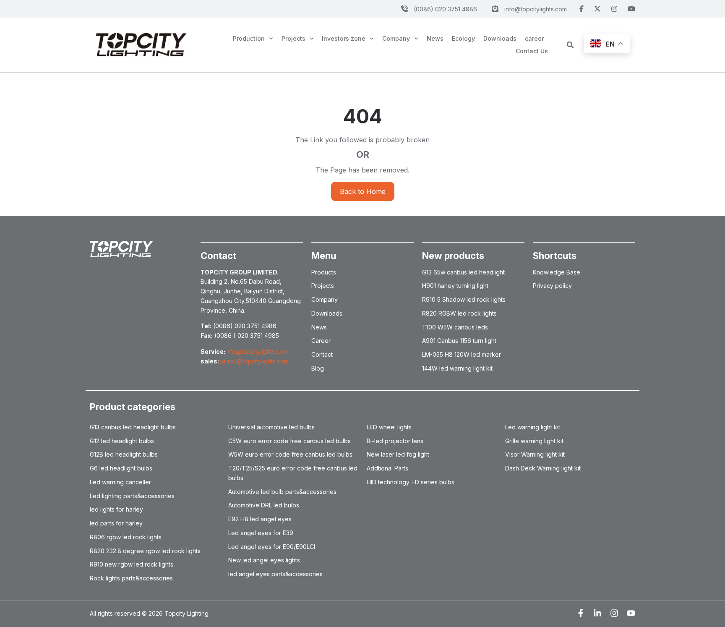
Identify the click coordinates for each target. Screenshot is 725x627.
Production (249, 38)
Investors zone (343, 38)
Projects (293, 38)
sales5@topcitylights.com (254, 361)
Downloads (499, 38)
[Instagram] (614, 613)
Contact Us (532, 51)
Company (396, 38)
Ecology (463, 38)
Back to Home (363, 191)
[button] (570, 45)
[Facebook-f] (580, 613)
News (435, 38)
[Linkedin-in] (597, 613)
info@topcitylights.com (256, 351)
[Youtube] (631, 613)
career (534, 38)
